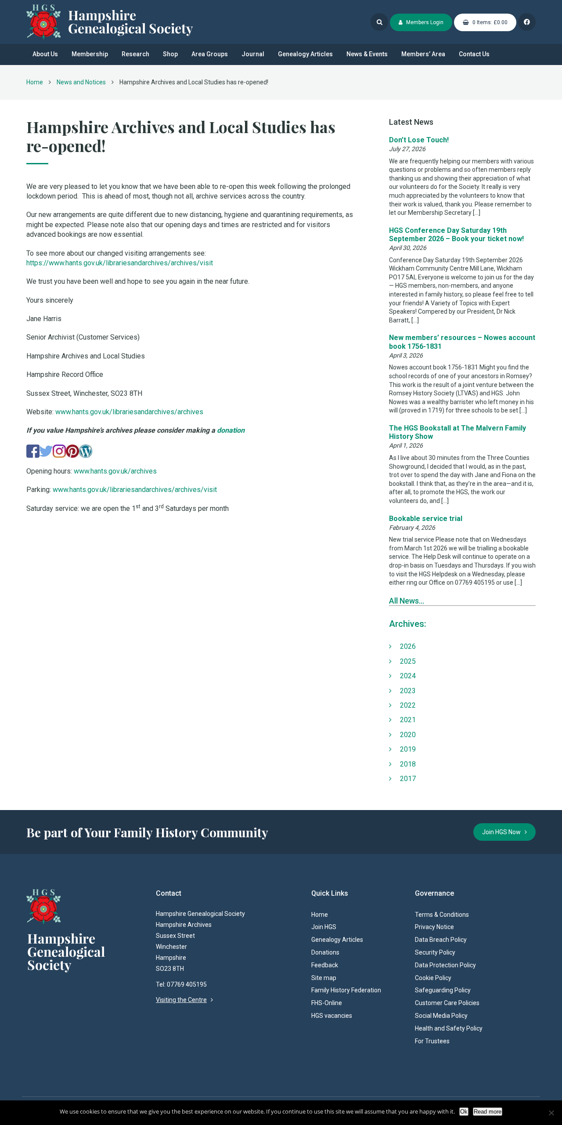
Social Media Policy (441, 1015)
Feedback (324, 965)
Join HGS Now (503, 832)
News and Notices (81, 82)
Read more (487, 1111)
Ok (464, 1111)
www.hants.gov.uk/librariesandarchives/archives (129, 412)
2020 (408, 735)
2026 (408, 646)
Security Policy (435, 952)
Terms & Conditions (442, 914)
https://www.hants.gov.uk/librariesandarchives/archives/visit (119, 263)
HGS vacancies (331, 1015)
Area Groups (209, 54)
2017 (408, 778)
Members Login (424, 22)
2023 (408, 691)
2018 (408, 764)
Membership (90, 54)
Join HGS (323, 926)
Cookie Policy (433, 977)
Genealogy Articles (305, 54)
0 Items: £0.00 (489, 22)
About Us (45, 54)
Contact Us (474, 54)
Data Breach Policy (441, 939)
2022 (408, 705)
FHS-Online (326, 1002)
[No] (551, 1112)
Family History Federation (346, 990)
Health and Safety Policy (449, 1028)
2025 (408, 661)
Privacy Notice (434, 926)
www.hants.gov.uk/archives (115, 471)
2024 (408, 676)
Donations (325, 952)
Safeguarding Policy (443, 990)
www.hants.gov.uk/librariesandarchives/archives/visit (135, 489)
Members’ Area (423, 54)
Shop (170, 54)
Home (34, 82)
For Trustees (432, 1041)
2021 (408, 720)
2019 (408, 749)
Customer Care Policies (447, 1002)
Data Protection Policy (445, 965)
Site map (323, 977)
